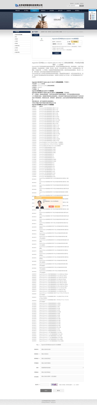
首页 (46, 31)
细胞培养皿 (17, 45)
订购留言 (56, 53)
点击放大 (41, 40)
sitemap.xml (53, 402)
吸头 (16, 36)
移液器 (16, 43)
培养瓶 (16, 47)
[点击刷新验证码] (54, 384)
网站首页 (17, 10)
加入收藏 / (77, 3)
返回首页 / (72, 3)
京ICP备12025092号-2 (46, 402)
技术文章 (60, 10)
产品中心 (35, 10)
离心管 (16, 50)
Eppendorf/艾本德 (55, 31)
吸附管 (16, 39)
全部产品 (49, 31)
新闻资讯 (43, 10)
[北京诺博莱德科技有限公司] (33, 3)
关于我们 (26, 10)
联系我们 (82, 3)
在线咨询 (69, 10)
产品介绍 (36, 35)
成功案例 (52, 10)
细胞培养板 (17, 52)
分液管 (16, 41)
